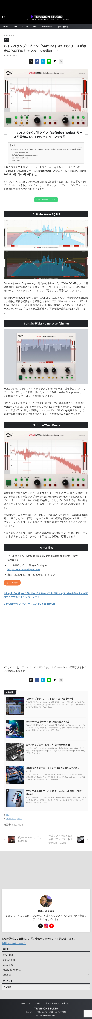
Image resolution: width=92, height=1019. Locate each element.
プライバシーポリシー (36, 1003)
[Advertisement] (46, 637)
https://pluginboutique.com (23, 569)
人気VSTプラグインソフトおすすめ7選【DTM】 (30, 604)
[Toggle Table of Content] (78, 146)
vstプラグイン (11, 819)
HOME (5, 27)
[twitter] (31, 61)
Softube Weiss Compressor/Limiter (25, 155)
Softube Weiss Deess (20, 158)
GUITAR (25, 27)
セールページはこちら (46, 199)
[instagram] (46, 926)
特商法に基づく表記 (52, 1003)
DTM (15, 27)
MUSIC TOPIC (47, 27)
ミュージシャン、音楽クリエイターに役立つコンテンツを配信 (46, 1012)
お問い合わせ (63, 27)
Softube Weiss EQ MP (20, 152)
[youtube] (51, 926)
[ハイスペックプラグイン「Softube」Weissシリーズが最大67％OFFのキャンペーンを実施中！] (43, 61)
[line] (49, 61)
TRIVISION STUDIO (46, 1008)
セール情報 (16, 161)
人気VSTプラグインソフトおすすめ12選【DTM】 (50, 698)
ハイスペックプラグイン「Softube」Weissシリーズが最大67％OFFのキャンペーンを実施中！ (45, 149)
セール (19, 819)
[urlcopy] (61, 61)
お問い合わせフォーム (14, 943)
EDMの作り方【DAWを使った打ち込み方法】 (48, 721)
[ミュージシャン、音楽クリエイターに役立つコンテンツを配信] (47, 16)
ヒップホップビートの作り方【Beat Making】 (48, 744)
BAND (35, 27)
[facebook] (37, 61)
